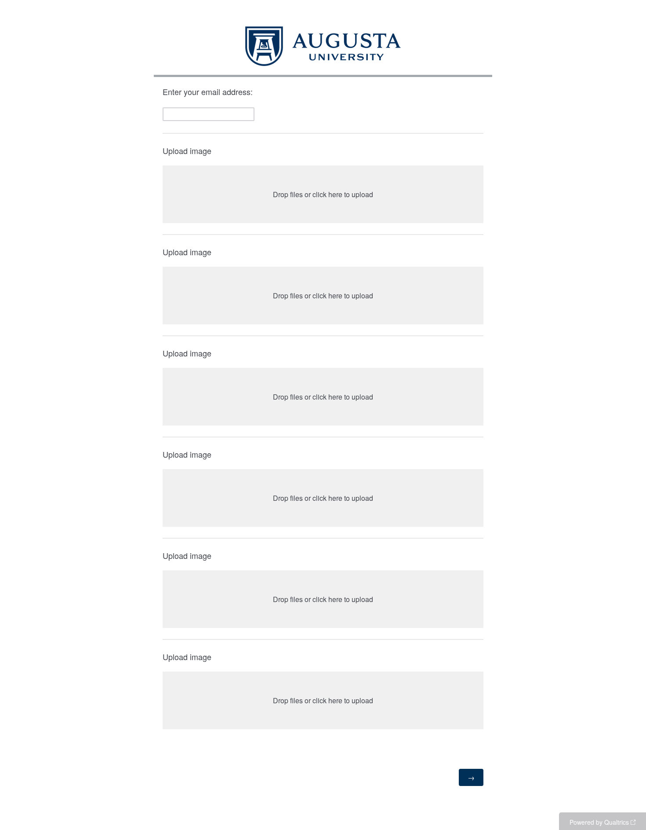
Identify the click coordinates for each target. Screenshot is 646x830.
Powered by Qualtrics (599, 822)
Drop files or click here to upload (323, 194)
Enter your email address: (209, 91)
